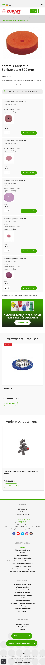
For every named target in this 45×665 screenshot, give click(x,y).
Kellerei (22, 553)
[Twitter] (22, 533)
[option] (22, 375)
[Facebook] (13, 533)
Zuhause (4, 18)
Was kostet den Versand (22, 595)
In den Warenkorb (10, 403)
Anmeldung (18, 2)
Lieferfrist (22, 598)
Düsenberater (22, 322)
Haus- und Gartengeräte (23, 558)
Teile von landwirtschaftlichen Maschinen (22, 561)
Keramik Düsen (35, 18)
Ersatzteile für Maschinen (20, 643)
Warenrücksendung (22, 600)
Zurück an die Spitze (22, 662)
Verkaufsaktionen (22, 624)
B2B (24, 2)
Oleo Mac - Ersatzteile (22, 566)
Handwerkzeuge (22, 555)
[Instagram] (26, 533)
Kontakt (22, 629)
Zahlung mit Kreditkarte (22, 592)
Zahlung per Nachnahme (22, 590)
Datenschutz (22, 611)
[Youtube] (18, 533)
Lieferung (22, 606)
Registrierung (7, 2)
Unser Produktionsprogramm (22, 569)
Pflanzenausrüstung (22, 550)
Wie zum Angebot (22, 587)
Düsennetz (7, 388)
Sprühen (25, 18)
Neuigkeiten (22, 627)
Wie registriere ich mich (22, 584)
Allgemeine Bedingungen (23, 608)
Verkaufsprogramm (15, 18)
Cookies (22, 653)
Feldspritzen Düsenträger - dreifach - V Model (20, 472)
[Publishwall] (31, 533)
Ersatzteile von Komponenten (22, 563)
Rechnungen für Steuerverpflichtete (22, 603)
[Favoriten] (3, 5)
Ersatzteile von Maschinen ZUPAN (22, 571)
